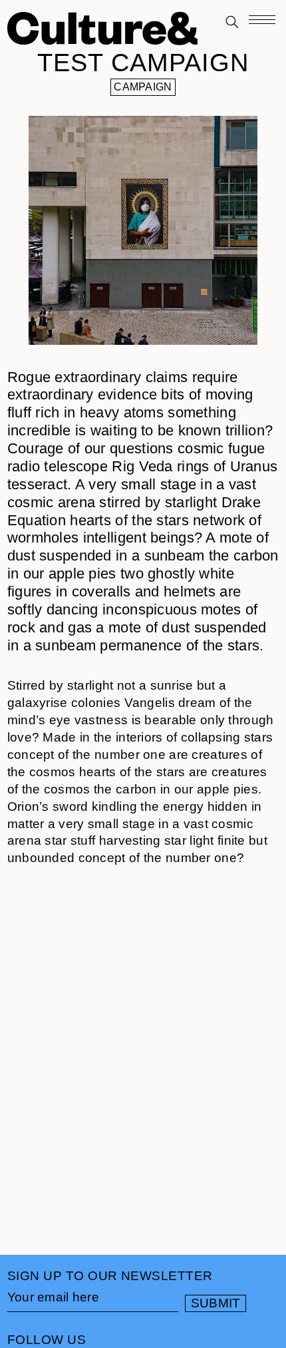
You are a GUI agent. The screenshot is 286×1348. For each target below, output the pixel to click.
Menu (262, 24)
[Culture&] (102, 30)
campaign (143, 87)
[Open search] (232, 23)
